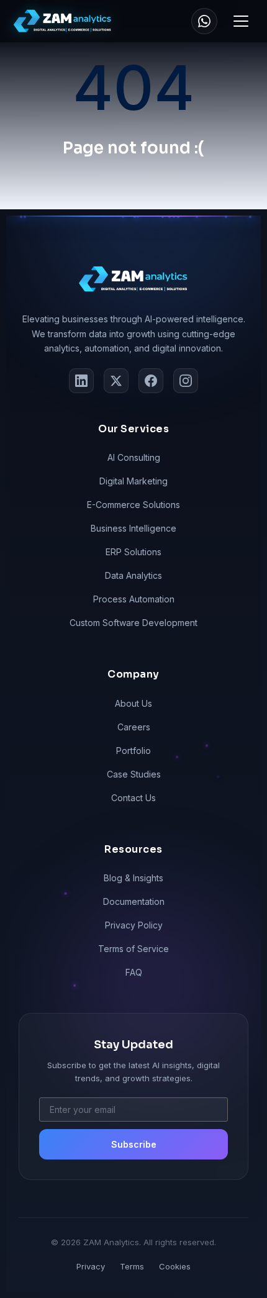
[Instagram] (185, 380)
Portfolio (133, 750)
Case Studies (134, 774)
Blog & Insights (133, 878)
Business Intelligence (133, 528)
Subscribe (133, 1144)
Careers (133, 727)
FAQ (133, 972)
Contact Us (133, 797)
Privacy (90, 1266)
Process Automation (133, 599)
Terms (132, 1266)
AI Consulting (133, 457)
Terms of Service (133, 948)
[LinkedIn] (81, 380)
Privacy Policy (134, 925)
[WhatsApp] (204, 21)
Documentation (134, 901)
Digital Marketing (133, 481)
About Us (133, 703)
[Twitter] (116, 380)
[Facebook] (150, 380)
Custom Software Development (133, 622)
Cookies (175, 1266)
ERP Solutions (133, 552)
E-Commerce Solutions (133, 504)
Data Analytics (133, 575)
